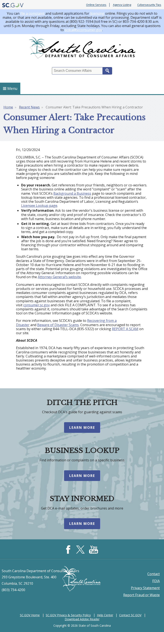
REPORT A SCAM (125, 329)
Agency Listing (122, 5)
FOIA (156, 581)
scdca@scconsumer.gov (83, 29)
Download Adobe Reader (82, 619)
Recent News (29, 107)
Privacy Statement (145, 588)
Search (107, 71)
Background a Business (72, 193)
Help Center (105, 615)
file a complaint (32, 13)
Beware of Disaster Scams (58, 324)
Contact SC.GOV (130, 615)
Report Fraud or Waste (141, 595)
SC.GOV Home (30, 615)
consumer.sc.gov (36, 305)
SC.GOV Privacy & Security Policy (68, 615)
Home (8, 107)
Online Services (96, 5)
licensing (97, 13)
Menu (12, 88)
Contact (153, 574)
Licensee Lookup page (39, 205)
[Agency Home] (82, 48)
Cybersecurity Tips (149, 5)
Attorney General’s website (59, 277)
